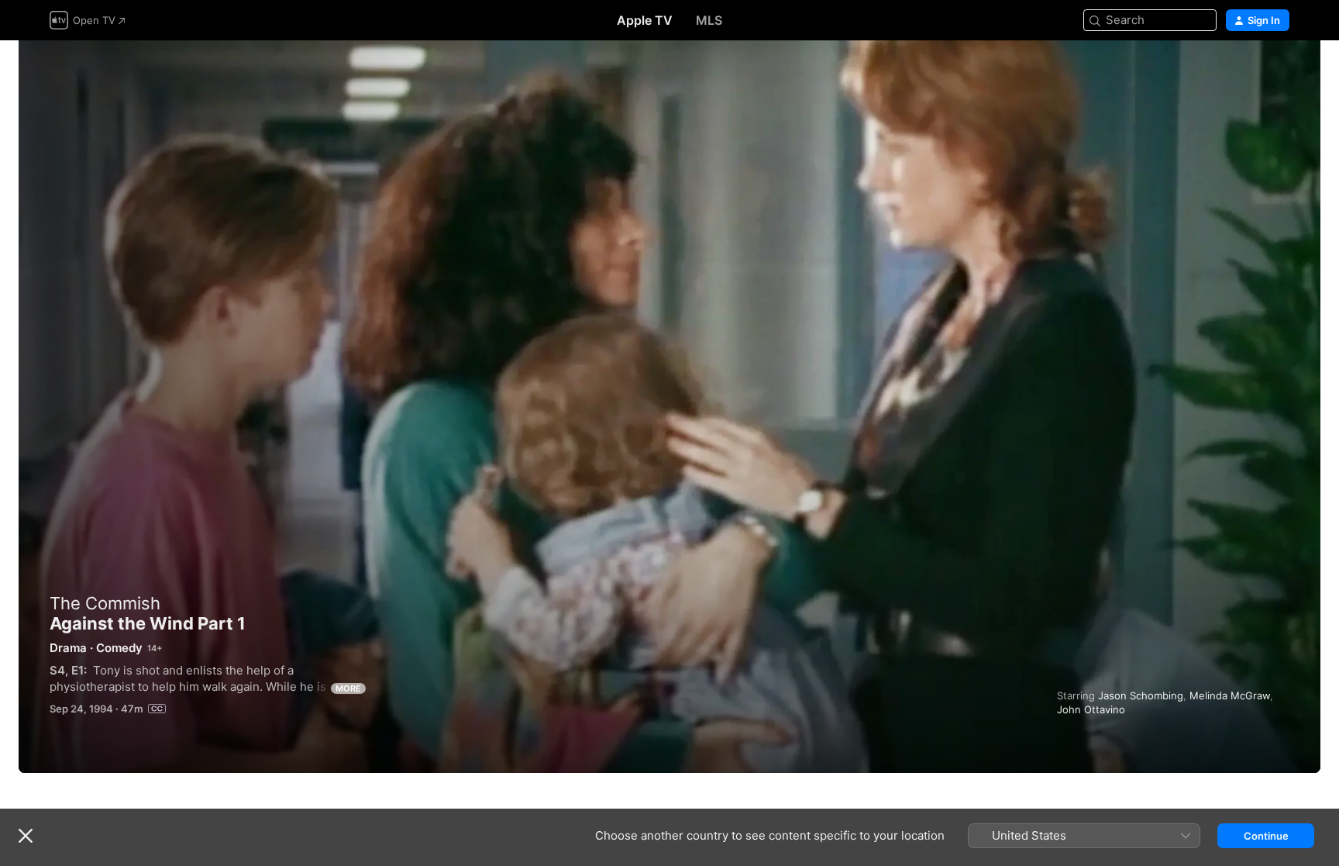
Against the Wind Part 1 (669, 406)
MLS (709, 20)
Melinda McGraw (1229, 695)
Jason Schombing (1140, 695)
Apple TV (645, 20)
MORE (348, 688)
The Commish (105, 603)
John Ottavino (1091, 709)
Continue (1266, 836)
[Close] (26, 836)
